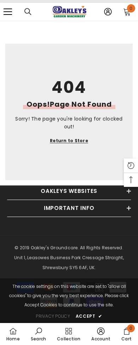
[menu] (8, 11)
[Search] (28, 11)
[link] (38, 334)
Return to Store (69, 141)
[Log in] (108, 11)
